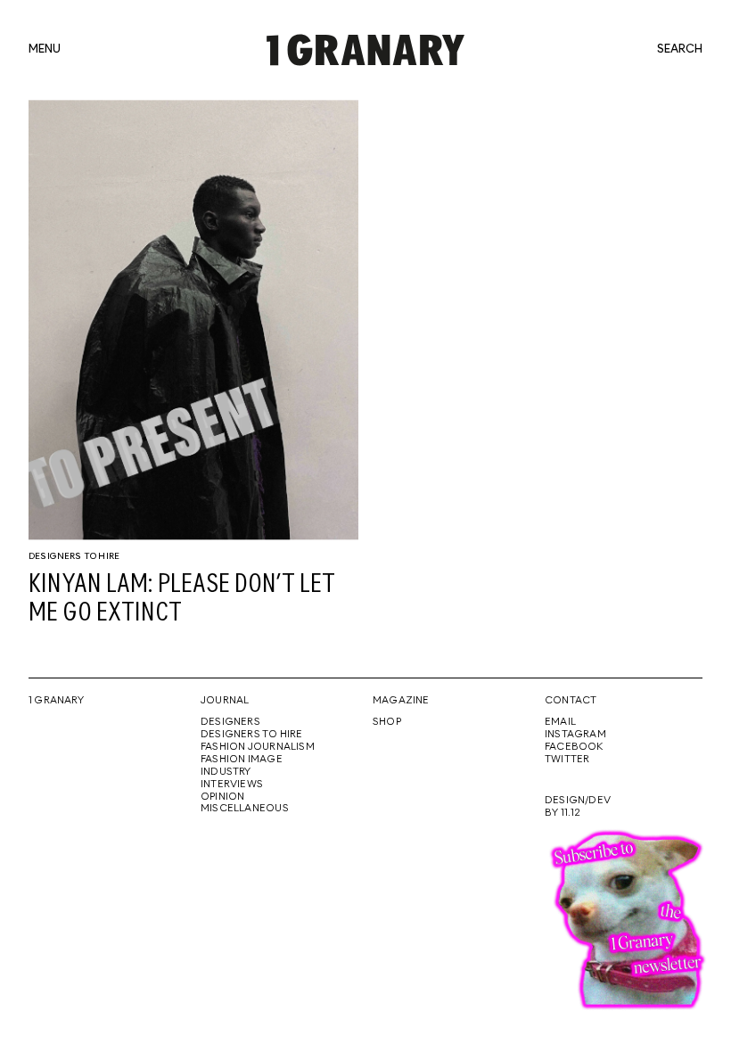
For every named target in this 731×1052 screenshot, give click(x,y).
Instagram (575, 734)
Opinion (222, 797)
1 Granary (56, 700)
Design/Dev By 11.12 (578, 806)
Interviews (232, 784)
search (679, 50)
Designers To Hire (74, 556)
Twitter (567, 759)
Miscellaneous (245, 808)
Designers (230, 722)
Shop (387, 722)
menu (45, 50)
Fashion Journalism (258, 747)
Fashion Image (242, 759)
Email (560, 722)
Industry (226, 772)
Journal (225, 700)
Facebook (574, 747)
